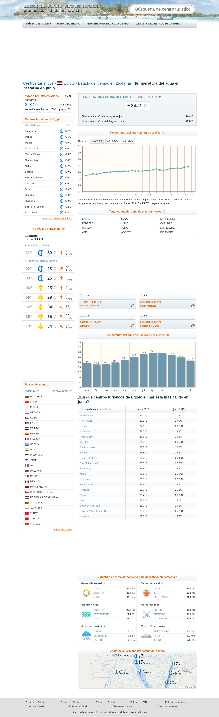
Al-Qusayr (85, 431)
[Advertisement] (109, 54)
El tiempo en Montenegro (168, 706)
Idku (82, 500)
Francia (35, 439)
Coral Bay (85, 442)
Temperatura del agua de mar (108, 23)
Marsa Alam (86, 415)
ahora (90, 324)
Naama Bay (86, 436)
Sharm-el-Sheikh (89, 458)
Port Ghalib (86, 420)
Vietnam (35, 524)
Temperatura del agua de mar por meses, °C (137, 211)
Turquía (35, 518)
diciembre (166, 232)
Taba (28, 189)
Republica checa (41, 492)
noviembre (167, 227)
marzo (86, 227)
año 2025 (112, 141)
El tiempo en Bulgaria (175, 702)
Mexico (35, 481)
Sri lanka (36, 502)
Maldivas (36, 471)
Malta (34, 476)
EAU (32, 423)
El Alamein (31, 212)
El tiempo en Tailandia (71, 702)
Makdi (83, 473)
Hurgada (84, 489)
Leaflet (182, 687)
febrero (88, 223)
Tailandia (36, 508)
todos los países (63, 529)
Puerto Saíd (86, 484)
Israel (34, 460)
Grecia (34, 444)
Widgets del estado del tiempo (158, 23)
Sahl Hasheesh (88, 447)
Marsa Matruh (33, 154)
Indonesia (36, 455)
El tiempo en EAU (138, 702)
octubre (166, 223)
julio (124, 227)
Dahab (29, 136)
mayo (124, 218)
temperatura (90, 304)
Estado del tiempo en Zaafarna (104, 83)
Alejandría (31, 131)
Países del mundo (38, 23)
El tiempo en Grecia (35, 706)
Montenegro (38, 486)
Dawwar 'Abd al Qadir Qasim (95, 511)
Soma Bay (85, 468)
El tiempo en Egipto (35, 702)
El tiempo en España (79, 706)
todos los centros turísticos (57, 218)
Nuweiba (84, 516)
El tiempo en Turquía (105, 702)
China (33, 402)
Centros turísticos (38, 83)
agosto (126, 232)
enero (86, 218)
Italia (33, 465)
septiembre (168, 218)
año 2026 (97, 141)
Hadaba (84, 426)
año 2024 (128, 141)
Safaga (84, 452)
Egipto (69, 83)
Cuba (33, 417)
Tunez (34, 513)
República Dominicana (44, 497)
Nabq (83, 495)
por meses (151, 304)
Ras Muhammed (89, 463)
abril (85, 232)
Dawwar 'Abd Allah (90, 505)
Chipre (34, 407)
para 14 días (151, 324)
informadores (100, 712)
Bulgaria (36, 396)
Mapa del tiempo (68, 23)
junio (124, 223)
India (33, 449)
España (35, 433)
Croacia (35, 412)
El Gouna (85, 479)
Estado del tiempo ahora (42, 96)
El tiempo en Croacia (122, 706)
